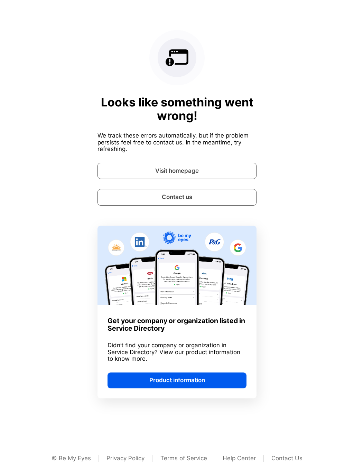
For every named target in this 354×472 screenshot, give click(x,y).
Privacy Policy (125, 458)
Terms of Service (183, 458)
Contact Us (286, 458)
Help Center (239, 458)
